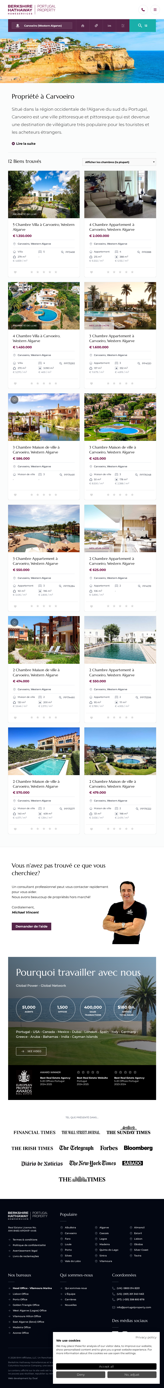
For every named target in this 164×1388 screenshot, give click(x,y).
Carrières (70, 1299)
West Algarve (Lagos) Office (30, 1310)
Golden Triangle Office (26, 1304)
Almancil (139, 1227)
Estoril (138, 1233)
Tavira (137, 1255)
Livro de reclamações (26, 1256)
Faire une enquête (60, 212)
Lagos (103, 1238)
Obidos (138, 1244)
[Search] (142, 24)
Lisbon (138, 1238)
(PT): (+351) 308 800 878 (130, 1299)
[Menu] (155, 9)
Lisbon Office (21, 1293)
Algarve (104, 1227)
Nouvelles (71, 1304)
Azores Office (21, 1332)
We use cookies (68, 1340)
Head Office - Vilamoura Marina (32, 1288)
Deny (81, 1374)
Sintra (103, 1255)
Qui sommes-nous (76, 1288)
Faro (67, 1238)
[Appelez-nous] (143, 9)
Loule (68, 1244)
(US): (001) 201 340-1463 (130, 1293)
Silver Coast (141, 1249)
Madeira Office (22, 1327)
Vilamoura (106, 1261)
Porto (68, 1249)
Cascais (104, 1233)
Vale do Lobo (73, 1261)
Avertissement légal (25, 1250)
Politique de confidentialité (29, 1245)
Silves (68, 1255)
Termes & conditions (25, 1239)
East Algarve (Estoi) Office (28, 1321)
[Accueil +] (32, 9)
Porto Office (20, 1299)
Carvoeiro (71, 1233)
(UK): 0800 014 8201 (128, 1288)
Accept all (106, 1366)
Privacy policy (146, 1337)
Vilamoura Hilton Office (27, 1316)
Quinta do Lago (109, 1249)
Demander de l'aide (31, 926)
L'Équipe (70, 1293)
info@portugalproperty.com (134, 1307)
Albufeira (70, 1227)
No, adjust (131, 1374)
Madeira (105, 1244)
